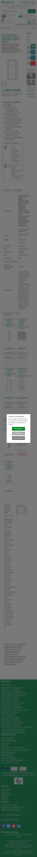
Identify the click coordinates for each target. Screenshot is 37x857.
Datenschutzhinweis (19, 438)
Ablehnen (18, 433)
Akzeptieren (18, 429)
